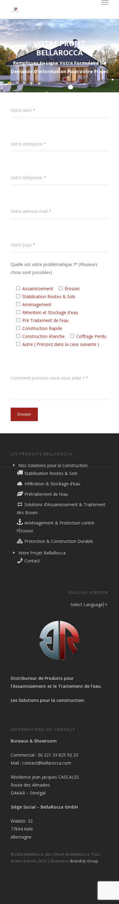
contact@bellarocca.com (46, 763)
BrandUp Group (84, 861)
